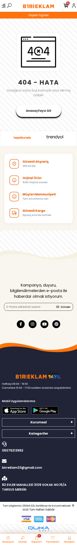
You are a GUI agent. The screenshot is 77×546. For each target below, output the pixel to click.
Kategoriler (38, 433)
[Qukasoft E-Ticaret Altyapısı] (38, 528)
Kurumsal (38, 422)
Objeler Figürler (38, 15)
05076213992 (12, 450)
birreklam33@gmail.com (22, 467)
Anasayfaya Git (38, 110)
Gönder (65, 307)
